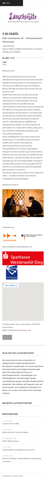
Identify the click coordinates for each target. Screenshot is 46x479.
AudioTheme (18, 476)
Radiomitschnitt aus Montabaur (15, 432)
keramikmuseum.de (22, 330)
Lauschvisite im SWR (10, 423)
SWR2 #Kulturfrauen (10, 441)
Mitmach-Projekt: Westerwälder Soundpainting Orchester (21, 460)
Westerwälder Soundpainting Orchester (18, 450)
